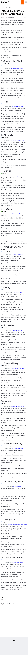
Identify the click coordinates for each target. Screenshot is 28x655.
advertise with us (14, 648)
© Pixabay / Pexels (17, 486)
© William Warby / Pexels (17, 448)
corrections (14, 650)
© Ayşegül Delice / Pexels (17, 68)
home (2, 7)
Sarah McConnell (11, 17)
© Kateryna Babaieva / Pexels (17, 368)
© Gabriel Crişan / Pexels (17, 254)
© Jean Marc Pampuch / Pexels (17, 140)
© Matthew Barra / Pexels (17, 330)
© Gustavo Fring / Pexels (17, 106)
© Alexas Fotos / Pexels (17, 562)
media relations (14, 646)
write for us (14, 644)
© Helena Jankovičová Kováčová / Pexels (17, 524)
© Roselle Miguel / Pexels (17, 175)
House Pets (8, 7)
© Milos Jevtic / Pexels (17, 213)
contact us (14, 652)
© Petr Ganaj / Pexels (17, 292)
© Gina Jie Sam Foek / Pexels (17, 406)
